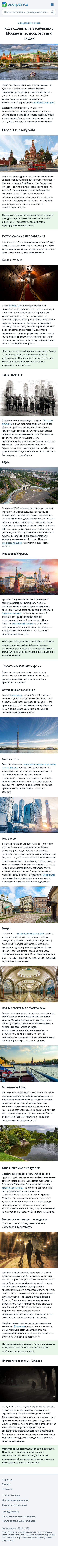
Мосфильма (49, 875)
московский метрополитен (30, 933)
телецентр (16, 695)
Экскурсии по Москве (29, 23)
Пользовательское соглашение (18, 1516)
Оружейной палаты (11, 613)
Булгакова (19, 1326)
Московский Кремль (22, 623)
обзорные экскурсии (43, 102)
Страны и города (11, 1495)
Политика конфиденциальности (18, 1521)
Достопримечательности (15, 1500)
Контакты (7, 1489)
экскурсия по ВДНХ (12, 543)
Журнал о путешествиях (14, 1505)
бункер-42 (14, 305)
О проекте (7, 1479)
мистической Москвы (13, 1187)
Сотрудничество (10, 1511)
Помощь (6, 1484)
